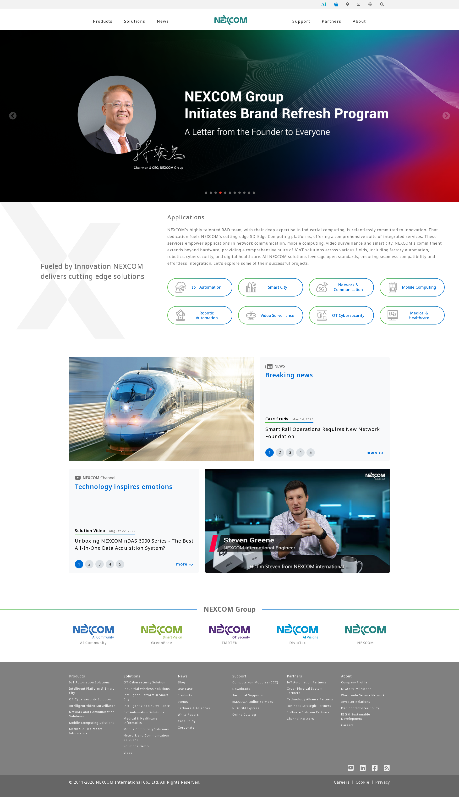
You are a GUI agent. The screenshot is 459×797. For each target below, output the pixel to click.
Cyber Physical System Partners (304, 691)
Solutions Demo (136, 746)
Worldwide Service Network (363, 695)
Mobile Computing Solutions (92, 723)
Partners (331, 21)
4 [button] (300, 452)
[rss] (387, 768)
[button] (205, 192)
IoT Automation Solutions (89, 682)
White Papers (188, 715)
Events (183, 702)
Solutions (134, 21)
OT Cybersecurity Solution (90, 699)
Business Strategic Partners (309, 706)
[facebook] (375, 768)
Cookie (362, 782)
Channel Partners (300, 719)
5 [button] (311, 452)
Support (301, 21)
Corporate (186, 728)
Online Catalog (244, 715)
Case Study (187, 721)
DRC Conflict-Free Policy (360, 708)
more (375, 453)
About (359, 21)
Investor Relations (355, 702)
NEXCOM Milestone (356, 689)
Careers (347, 725)
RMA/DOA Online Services (252, 702)
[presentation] (13, 116)
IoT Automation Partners (306, 682)
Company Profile (354, 682)
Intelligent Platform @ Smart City (91, 691)
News (163, 21)
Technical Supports (247, 695)
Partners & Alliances (194, 708)
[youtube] (351, 768)
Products (103, 21)
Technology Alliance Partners (310, 699)
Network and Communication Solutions (92, 714)
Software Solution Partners (308, 712)
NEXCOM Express (246, 708)
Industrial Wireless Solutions (147, 689)
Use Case (185, 689)
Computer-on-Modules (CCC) (255, 682)
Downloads (241, 689)
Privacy (382, 782)
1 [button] (269, 452)
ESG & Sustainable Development (355, 716)
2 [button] (280, 452)
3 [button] (290, 452)
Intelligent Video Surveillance (92, 706)
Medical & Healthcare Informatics (86, 731)
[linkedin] (363, 768)
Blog (181, 682)
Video (128, 753)
